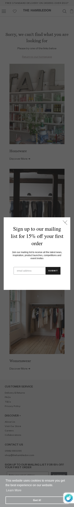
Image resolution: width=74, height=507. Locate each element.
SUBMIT (53, 271)
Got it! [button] (37, 500)
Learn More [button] (13, 490)
